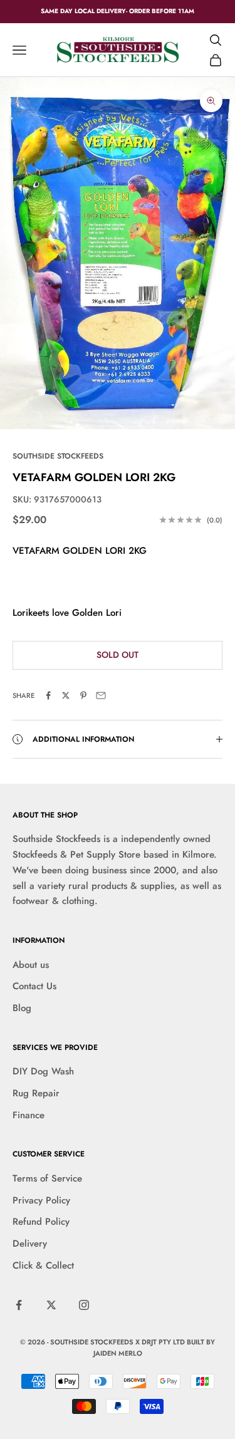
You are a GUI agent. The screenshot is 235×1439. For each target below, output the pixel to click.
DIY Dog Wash (43, 1071)
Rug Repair (36, 1093)
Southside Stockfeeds (58, 456)
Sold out (117, 654)
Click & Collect (43, 1265)
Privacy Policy (41, 1200)
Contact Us (34, 986)
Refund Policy (41, 1222)
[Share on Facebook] (48, 695)
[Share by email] (101, 695)
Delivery (30, 1243)
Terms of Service (47, 1178)
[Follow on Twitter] (51, 1305)
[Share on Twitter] (66, 695)
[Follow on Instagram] (84, 1305)
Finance (28, 1115)
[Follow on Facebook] (19, 1305)
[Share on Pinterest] (83, 695)
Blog (22, 1008)
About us (31, 965)
